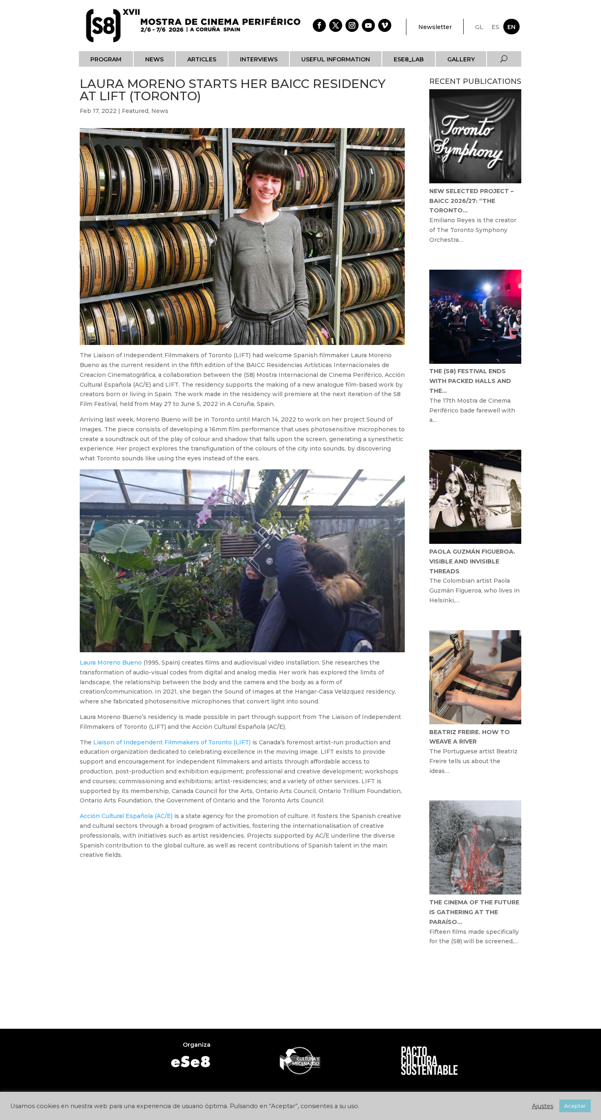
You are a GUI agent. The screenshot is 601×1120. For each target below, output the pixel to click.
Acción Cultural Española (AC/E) (126, 816)
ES (495, 27)
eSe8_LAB (409, 59)
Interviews (259, 59)
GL (479, 27)
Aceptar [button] (575, 1105)
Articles (201, 59)
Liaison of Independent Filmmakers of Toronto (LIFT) (171, 742)
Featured (135, 111)
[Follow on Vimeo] (384, 25)
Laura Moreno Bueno (111, 662)
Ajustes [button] (542, 1106)
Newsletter (435, 27)
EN (511, 27)
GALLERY (461, 59)
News (154, 59)
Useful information (335, 59)
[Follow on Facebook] (319, 25)
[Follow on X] (335, 25)
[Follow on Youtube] (368, 25)
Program (105, 59)
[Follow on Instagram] (352, 25)
